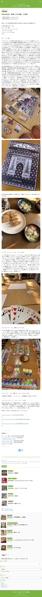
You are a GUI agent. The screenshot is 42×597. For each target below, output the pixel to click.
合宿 (23, 463)
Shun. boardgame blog (21, 593)
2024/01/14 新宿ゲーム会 (14, 503)
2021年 (4, 461)
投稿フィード (3, 584)
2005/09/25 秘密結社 (9, 510)
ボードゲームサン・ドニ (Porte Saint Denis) (13, 415)
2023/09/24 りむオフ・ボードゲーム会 (17, 488)
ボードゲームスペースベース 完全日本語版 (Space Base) (16, 419)
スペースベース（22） (7, 440)
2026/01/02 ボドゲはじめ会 (14, 547)
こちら (11, 17)
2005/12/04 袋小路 (13, 495)
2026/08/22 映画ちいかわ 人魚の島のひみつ (17, 524)
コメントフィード (4, 585)
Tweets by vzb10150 (5, 571)
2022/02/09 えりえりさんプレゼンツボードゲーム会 (20, 480)
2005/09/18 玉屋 (8, 508)
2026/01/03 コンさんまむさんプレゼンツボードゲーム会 (20, 540)
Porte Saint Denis (14, 461)
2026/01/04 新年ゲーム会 (13, 532)
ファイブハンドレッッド (19, 463)
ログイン (2, 582)
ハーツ (13, 463)
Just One (8, 461)
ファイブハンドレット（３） (9, 437)
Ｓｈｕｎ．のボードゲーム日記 (21, 6)
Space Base (19, 461)
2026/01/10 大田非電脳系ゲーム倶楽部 (16, 517)
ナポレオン (10, 463)
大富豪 (26, 463)
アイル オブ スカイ (25, 461)
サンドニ (34, 461)
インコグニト (30, 461)
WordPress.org (4, 586)
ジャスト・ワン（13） (7, 442)
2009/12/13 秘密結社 (13, 473)
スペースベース (5, 463)
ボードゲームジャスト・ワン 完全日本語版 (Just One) (15, 423)
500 (6, 461)
